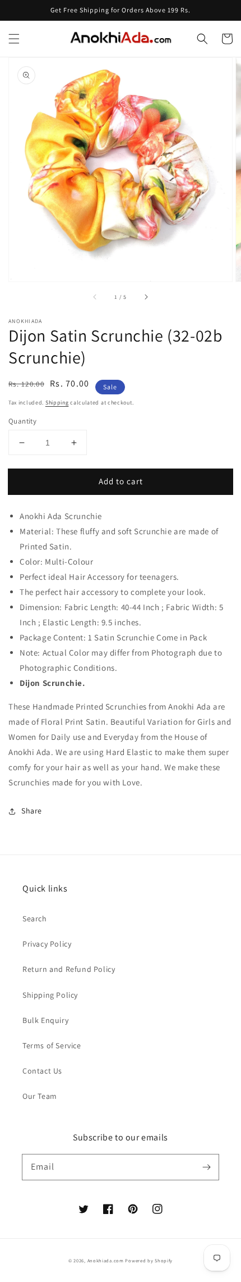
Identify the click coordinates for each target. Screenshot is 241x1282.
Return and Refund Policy (68, 969)
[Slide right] (145, 297)
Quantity (22, 421)
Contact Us (42, 1071)
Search (34, 918)
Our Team (39, 1096)
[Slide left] (95, 297)
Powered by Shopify (149, 1260)
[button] (14, 38)
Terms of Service (51, 1045)
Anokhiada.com (105, 1260)
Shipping (57, 402)
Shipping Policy (50, 995)
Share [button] (31, 811)
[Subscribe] (206, 1166)
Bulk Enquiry (45, 1020)
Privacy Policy (46, 944)
